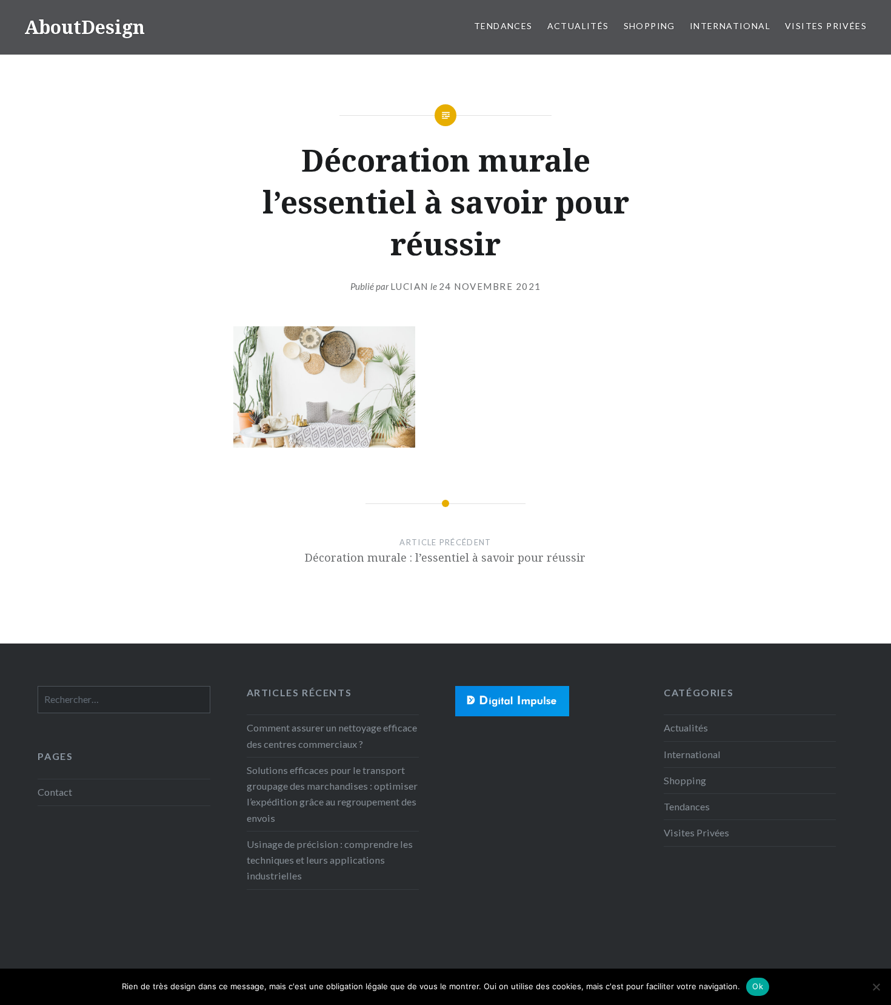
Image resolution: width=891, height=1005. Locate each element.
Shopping (649, 26)
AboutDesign (84, 27)
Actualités (578, 26)
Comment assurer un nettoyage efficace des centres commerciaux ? (332, 735)
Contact (55, 792)
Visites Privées (826, 26)
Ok (757, 986)
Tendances (503, 26)
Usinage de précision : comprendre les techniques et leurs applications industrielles (330, 859)
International (730, 26)
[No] (876, 987)
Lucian (409, 286)
